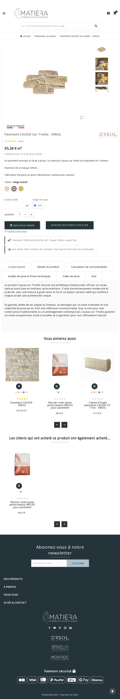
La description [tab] (16, 266)
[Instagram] (65, 628)
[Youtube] (55, 628)
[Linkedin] (70, 628)
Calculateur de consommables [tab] (89, 266)
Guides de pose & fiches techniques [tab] (29, 276)
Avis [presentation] (94, 276)
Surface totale (11, 199)
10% (39, 205)
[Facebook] (49, 628)
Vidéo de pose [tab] (71, 276)
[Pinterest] (60, 628)
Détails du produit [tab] (48, 266)
